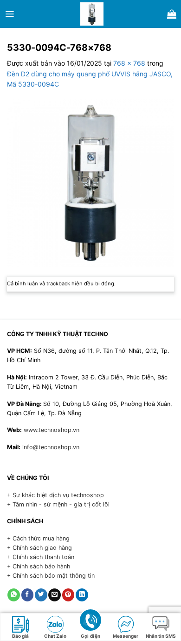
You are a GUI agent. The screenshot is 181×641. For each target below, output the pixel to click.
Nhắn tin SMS (161, 636)
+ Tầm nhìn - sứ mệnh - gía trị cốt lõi (58, 504)
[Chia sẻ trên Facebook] (27, 594)
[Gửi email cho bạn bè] (54, 594)
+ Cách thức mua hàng (38, 538)
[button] (9, 14)
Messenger (125, 636)
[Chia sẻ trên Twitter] (41, 594)
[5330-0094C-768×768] (90, 182)
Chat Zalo (55, 636)
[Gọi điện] (90, 619)
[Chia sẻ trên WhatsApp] (13, 594)
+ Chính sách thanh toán (40, 556)
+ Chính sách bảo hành (38, 566)
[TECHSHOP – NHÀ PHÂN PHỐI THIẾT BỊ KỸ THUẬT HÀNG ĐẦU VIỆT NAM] (91, 14)
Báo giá (20, 636)
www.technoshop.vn (51, 429)
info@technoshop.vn (50, 447)
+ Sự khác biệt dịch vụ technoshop (55, 495)
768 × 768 (129, 63)
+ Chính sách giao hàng (39, 547)
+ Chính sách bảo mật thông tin (51, 575)
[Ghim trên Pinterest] (68, 594)
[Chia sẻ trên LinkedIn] (82, 594)
